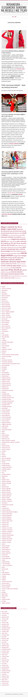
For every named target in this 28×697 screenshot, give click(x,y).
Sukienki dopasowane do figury (9, 512)
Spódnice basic (5, 479)
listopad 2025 (5, 626)
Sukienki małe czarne (7, 520)
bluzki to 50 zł (18, 233)
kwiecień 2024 (5, 660)
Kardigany (4, 369)
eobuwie (4, 351)
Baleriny (4, 292)
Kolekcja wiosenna (6, 385)
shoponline (4, 476)
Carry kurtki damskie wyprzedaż (15, 235)
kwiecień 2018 (5, 681)
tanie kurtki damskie (23, 276)
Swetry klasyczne (6, 549)
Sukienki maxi (5, 522)
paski (3, 453)
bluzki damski (10, 233)
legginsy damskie (6, 422)
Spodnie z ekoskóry (6, 499)
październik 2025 (6, 628)
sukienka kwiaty (5, 182)
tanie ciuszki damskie (13, 276)
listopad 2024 (5, 647)
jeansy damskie (6, 365)
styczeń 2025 (5, 644)
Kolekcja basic (5, 376)
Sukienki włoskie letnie (16, 274)
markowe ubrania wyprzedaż (13, 261)
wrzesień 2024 (5, 651)
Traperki (4, 576)
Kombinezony (5, 388)
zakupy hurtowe (6, 599)
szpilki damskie (5, 562)
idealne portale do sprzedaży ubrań (11, 363)
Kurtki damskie (5, 412)
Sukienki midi (5, 524)
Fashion (4, 353)
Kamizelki (4, 367)
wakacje (4, 592)
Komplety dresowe (6, 399)
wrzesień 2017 (5, 685)
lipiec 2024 (4, 654)
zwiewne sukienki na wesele (7, 59)
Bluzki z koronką (6, 315)
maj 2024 (4, 658)
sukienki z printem (6, 542)
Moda (3, 431)
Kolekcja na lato (6, 381)
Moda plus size (5, 438)
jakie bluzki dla (18, 243)
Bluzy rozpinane (6, 326)
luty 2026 (4, 620)
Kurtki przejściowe (6, 417)
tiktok (3, 567)
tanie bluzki (4, 276)
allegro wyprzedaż (11, 119)
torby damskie (5, 572)
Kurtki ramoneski (6, 419)
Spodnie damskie (6, 490)
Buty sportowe (5, 336)
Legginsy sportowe (6, 424)
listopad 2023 (5, 669)
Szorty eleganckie (6, 558)
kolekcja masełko (6, 379)
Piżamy (3, 454)
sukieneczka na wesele (7, 504)
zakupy (3, 597)
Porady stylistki (5, 463)
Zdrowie (4, 601)
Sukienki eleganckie (7, 177)
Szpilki (3, 560)
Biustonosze (5, 297)
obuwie (4, 444)
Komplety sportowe (6, 406)
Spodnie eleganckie (7, 494)
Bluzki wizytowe (6, 310)
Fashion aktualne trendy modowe (10, 354)
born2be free (5, 331)
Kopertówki (4, 408)
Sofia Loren (15, 58)
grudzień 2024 (5, 645)
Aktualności (5, 290)
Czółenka (4, 340)
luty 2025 (4, 642)
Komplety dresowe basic (8, 401)
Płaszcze (4, 456)
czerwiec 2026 (5, 613)
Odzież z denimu (6, 449)
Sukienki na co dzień (7, 528)
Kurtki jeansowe (6, 413)
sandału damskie (6, 474)
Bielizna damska (6, 295)
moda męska (5, 437)
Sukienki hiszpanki (6, 517)
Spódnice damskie (6, 481)
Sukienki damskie (6, 54)
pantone (4, 451)
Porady (3, 462)
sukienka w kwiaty (22, 58)
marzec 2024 (5, 661)
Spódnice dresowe (6, 483)
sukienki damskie (11, 192)
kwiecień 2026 (5, 617)
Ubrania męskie (6, 587)
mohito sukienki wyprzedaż (11, 266)
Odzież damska (5, 445)
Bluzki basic (5, 301)
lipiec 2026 (4, 611)
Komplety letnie (6, 404)
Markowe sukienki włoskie (11, 259)
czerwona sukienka (5, 55)
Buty (3, 333)
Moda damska (5, 435)
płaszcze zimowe (6, 460)
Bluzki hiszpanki (6, 304)
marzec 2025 (5, 640)
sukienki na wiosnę (6, 272)
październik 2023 (6, 670)
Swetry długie (5, 547)
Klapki (3, 370)
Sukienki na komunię (7, 529)
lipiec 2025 (4, 633)
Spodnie (4, 485)
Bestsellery (4, 294)
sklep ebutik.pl (9, 58)
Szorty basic (5, 554)
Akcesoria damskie (6, 288)
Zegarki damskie (6, 603)
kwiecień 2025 (5, 638)
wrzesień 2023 (5, 672)
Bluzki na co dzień (6, 308)
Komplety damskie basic (8, 397)
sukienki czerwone (15, 184)
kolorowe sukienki (16, 251)
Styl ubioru (4, 503)
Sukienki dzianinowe (7, 513)
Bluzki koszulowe (6, 306)
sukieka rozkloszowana (6, 180)
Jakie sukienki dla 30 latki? (13, 244)
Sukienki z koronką (6, 540)
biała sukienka (20, 177)
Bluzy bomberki (6, 320)
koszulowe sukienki (16, 253)
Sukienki (4, 506)
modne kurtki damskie (21, 263)
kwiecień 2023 (5, 676)
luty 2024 (4, 663)
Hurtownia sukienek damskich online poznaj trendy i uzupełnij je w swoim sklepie (12, 173)
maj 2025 (4, 636)
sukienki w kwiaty (6, 537)
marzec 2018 (5, 683)
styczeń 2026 (5, 622)
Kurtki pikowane (6, 415)
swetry (3, 544)
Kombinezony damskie (7, 390)
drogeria (4, 347)
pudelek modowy (6, 469)
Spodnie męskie (6, 497)
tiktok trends (5, 569)
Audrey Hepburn (19, 54)
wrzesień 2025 (5, 629)
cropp (3, 338)
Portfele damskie (6, 465)
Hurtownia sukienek (7, 360)
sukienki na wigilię (16, 121)
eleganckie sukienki (7, 349)
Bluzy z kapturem (6, 328)
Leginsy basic (5, 426)
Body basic (4, 329)
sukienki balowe (7, 184)
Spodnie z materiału (7, 501)
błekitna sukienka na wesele (20, 178)
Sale (3, 472)
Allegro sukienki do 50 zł (11, 227)
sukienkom (22, 121)
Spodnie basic (5, 487)
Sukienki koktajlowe (7, 519)
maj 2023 (4, 674)
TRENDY (4, 578)
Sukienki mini (5, 526)
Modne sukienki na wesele (8, 440)
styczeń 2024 (5, 665)
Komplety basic (5, 394)
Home (3, 358)
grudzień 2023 (5, 667)
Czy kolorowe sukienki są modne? (13, 236)
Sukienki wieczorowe (7, 538)
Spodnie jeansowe (6, 495)
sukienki (24, 270)
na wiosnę (23, 265)
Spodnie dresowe (6, 492)
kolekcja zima (5, 387)
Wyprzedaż (4, 594)
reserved (5, 118)
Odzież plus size (6, 447)
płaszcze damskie (6, 458)
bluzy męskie (5, 324)
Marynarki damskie (6, 429)
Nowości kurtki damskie (6, 267)
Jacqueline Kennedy (14, 57)
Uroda (3, 590)
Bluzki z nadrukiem (6, 317)
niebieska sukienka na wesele (17, 179)
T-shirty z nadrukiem (7, 565)
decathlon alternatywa (7, 342)
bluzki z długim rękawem (8, 311)
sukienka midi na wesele (14, 182)
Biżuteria (4, 299)
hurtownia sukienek (6, 214)
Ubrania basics (5, 583)
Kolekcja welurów (6, 383)
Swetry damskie (6, 545)
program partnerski (7, 467)
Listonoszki (4, 428)
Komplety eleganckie (7, 403)
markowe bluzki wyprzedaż (15, 258)
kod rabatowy (5, 372)
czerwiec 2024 (5, 656)
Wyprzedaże (5, 596)
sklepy (3, 478)
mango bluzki (17, 255)
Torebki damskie (6, 574)
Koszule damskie (6, 410)
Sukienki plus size (6, 533)
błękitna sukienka (9, 178)
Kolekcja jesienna (6, 378)
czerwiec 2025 (5, 635)
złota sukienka (12, 186)
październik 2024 (6, 649)
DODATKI (4, 344)
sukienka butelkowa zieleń (19, 180)
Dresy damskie (5, 345)
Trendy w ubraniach (7, 581)
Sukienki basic (5, 508)
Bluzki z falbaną (6, 313)
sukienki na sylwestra (7, 531)
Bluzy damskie (5, 322)
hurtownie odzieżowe (7, 361)
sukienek (20, 194)
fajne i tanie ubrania (11, 241)
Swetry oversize (6, 551)
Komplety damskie (6, 395)
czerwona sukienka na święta (7, 120)
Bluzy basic (4, 319)
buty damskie (5, 335)
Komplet (4, 392)
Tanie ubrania (17, 278)
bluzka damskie (10, 231)
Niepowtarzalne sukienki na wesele (10, 442)
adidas (3, 286)
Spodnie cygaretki (6, 488)
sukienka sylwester (12, 183)
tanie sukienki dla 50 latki (8, 278)
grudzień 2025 (5, 624)
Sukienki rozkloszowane (8, 535)
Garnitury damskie (6, 356)
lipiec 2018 (4, 679)
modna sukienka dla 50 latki (8, 263)
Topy (3, 571)
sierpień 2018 (5, 678)
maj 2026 (4, 615)
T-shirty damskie (6, 563)
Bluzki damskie (5, 303)
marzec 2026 (5, 619)
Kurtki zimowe (5, 420)
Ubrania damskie (6, 585)
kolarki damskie (6, 374)
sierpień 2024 (5, 653)
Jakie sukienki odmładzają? (13, 248)
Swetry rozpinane (6, 553)
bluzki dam (18, 231)
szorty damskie (5, 556)
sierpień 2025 (5, 631)
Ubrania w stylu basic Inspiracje (10, 588)
